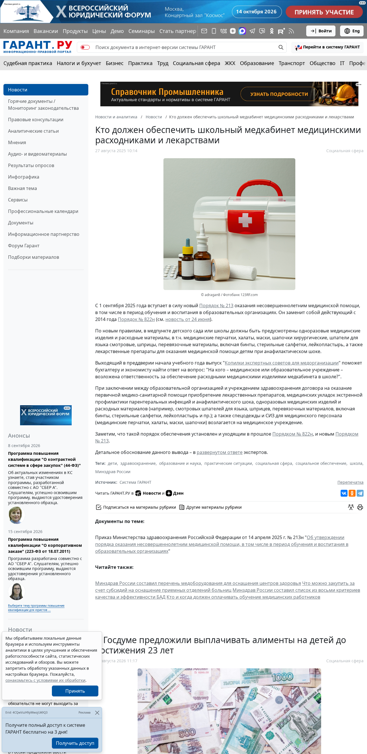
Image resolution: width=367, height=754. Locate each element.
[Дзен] (233, 31)
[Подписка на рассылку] (204, 31)
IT (342, 63)
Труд (162, 63)
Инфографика (23, 177)
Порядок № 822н (136, 319)
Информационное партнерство (43, 234)
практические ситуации (228, 463)
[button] (327, 47)
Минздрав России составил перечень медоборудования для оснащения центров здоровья (198, 583)
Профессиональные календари (43, 211)
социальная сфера (273, 463)
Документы (20, 223)
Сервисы (18, 200)
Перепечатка (350, 482)
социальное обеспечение (321, 463)
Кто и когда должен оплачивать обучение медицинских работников (243, 597)
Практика (140, 63)
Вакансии (46, 31)
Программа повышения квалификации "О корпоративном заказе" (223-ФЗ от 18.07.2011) (45, 545)
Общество (322, 63)
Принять (75, 691)
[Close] (97, 713)
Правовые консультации (35, 119)
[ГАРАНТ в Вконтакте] (223, 31)
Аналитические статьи (33, 131)
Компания (16, 31)
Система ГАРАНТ (135, 482)
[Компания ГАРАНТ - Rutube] (281, 31)
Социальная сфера (196, 63)
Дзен (178, 493)
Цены (99, 31)
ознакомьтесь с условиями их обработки (45, 680)
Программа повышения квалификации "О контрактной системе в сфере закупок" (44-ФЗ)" (44, 459)
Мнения (17, 142)
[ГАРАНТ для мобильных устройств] (213, 31)
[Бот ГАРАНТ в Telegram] (262, 31)
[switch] (85, 47)
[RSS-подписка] (291, 31)
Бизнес (115, 63)
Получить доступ (75, 743)
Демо (117, 31)
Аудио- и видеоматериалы (37, 154)
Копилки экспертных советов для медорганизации (282, 363)
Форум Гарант (24, 245)
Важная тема (22, 188)
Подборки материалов (33, 257)
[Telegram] (360, 493)
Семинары (141, 31)
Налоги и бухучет (79, 63)
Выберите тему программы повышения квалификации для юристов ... (36, 608)
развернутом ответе (220, 452)
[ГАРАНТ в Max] (242, 31)
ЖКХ (230, 63)
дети (112, 463)
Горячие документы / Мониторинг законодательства (43, 104)
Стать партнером (181, 31)
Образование (257, 63)
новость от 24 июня (187, 319)
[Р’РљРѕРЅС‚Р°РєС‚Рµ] (344, 493)
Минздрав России (112, 471)
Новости (17, 90)
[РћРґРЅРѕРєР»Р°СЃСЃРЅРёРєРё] (352, 493)
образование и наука (180, 463)
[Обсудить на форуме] (351, 507)
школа (356, 463)
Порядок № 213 (216, 305)
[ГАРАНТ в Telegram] (252, 31)
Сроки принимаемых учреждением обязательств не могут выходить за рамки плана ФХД (43, 703)
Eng (356, 31)
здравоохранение (138, 463)
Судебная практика (27, 63)
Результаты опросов (31, 165)
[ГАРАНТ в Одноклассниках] (271, 31)
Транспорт (292, 63)
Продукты (75, 31)
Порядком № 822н (292, 434)
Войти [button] (325, 31)
